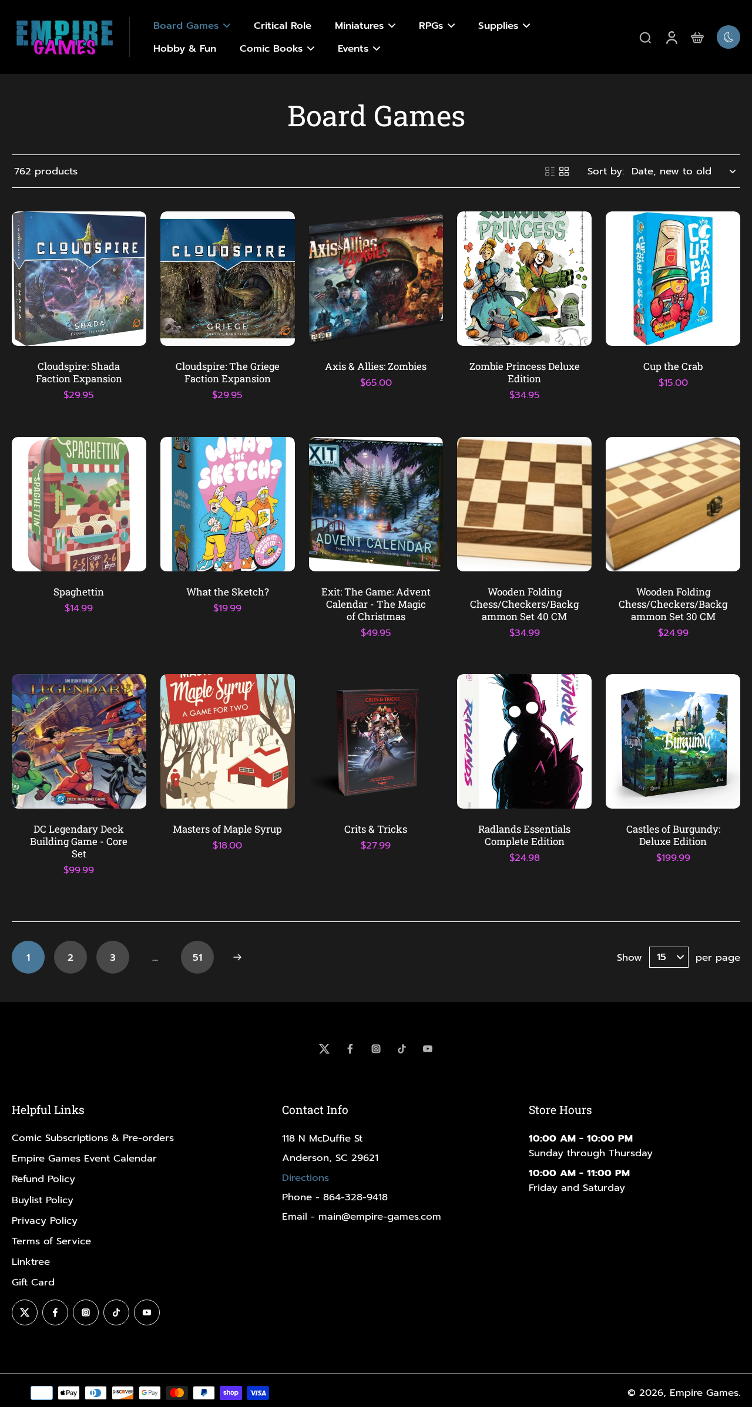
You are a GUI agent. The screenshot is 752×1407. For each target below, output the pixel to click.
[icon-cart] (697, 37)
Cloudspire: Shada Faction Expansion (79, 372)
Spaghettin (78, 591)
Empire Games (704, 1392)
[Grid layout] (564, 171)
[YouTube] (428, 1049)
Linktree (31, 1261)
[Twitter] (324, 1049)
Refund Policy (43, 1179)
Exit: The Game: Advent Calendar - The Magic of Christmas (376, 604)
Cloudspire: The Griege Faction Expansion (228, 372)
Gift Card (33, 1282)
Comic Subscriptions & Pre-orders (93, 1138)
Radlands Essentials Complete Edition (524, 835)
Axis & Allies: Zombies (376, 366)
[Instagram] (376, 1049)
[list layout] (550, 171)
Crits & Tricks (375, 829)
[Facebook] (350, 1049)
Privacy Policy (45, 1220)
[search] (645, 37)
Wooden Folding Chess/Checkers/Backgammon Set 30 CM (673, 604)
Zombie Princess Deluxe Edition (524, 372)
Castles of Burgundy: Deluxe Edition (673, 835)
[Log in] (671, 37)
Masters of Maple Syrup (227, 829)
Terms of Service (51, 1241)
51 (197, 957)
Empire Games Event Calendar (84, 1158)
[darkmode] (728, 37)
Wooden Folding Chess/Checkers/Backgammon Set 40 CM (524, 604)
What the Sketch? (227, 591)
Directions (305, 1177)
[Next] (237, 957)
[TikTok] (402, 1049)
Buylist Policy (42, 1200)
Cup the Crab (673, 366)
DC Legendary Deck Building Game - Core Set (78, 841)
